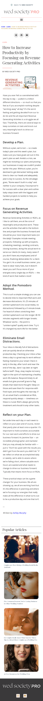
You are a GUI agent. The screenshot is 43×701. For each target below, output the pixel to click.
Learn (8, 27)
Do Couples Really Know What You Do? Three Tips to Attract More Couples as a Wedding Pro (20, 639)
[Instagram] (18, 696)
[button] (22, 20)
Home (3, 27)
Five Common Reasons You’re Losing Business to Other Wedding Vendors (20, 602)
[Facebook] (25, 696)
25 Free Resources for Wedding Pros (17, 674)
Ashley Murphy (19, 513)
